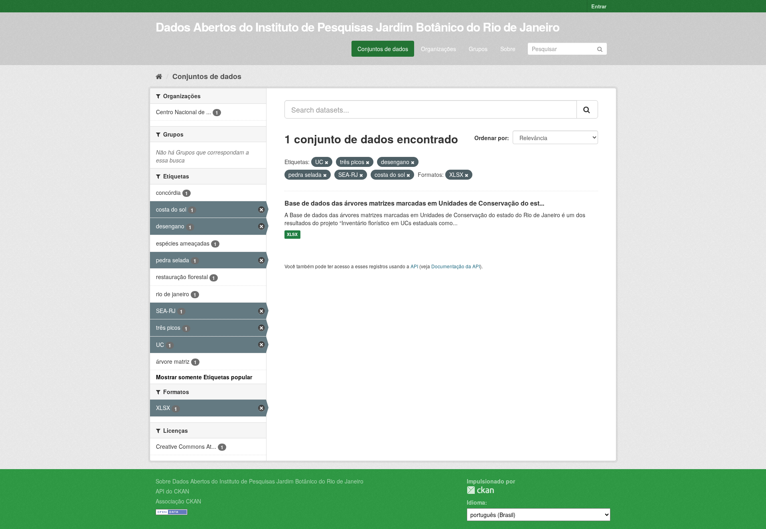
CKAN (480, 490)
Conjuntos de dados (382, 49)
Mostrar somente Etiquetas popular (204, 377)
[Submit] (599, 48)
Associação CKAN (178, 501)
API (414, 266)
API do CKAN (172, 491)
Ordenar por (490, 138)
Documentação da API (455, 266)
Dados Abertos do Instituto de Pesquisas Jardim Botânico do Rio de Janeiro (357, 26)
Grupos (478, 49)
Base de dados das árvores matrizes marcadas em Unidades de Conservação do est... (414, 203)
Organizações (438, 49)
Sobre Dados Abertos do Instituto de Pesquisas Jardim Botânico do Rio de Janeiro (259, 481)
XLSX (292, 235)
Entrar (598, 6)
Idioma (476, 502)
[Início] (159, 76)
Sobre (507, 49)
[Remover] (326, 162)
